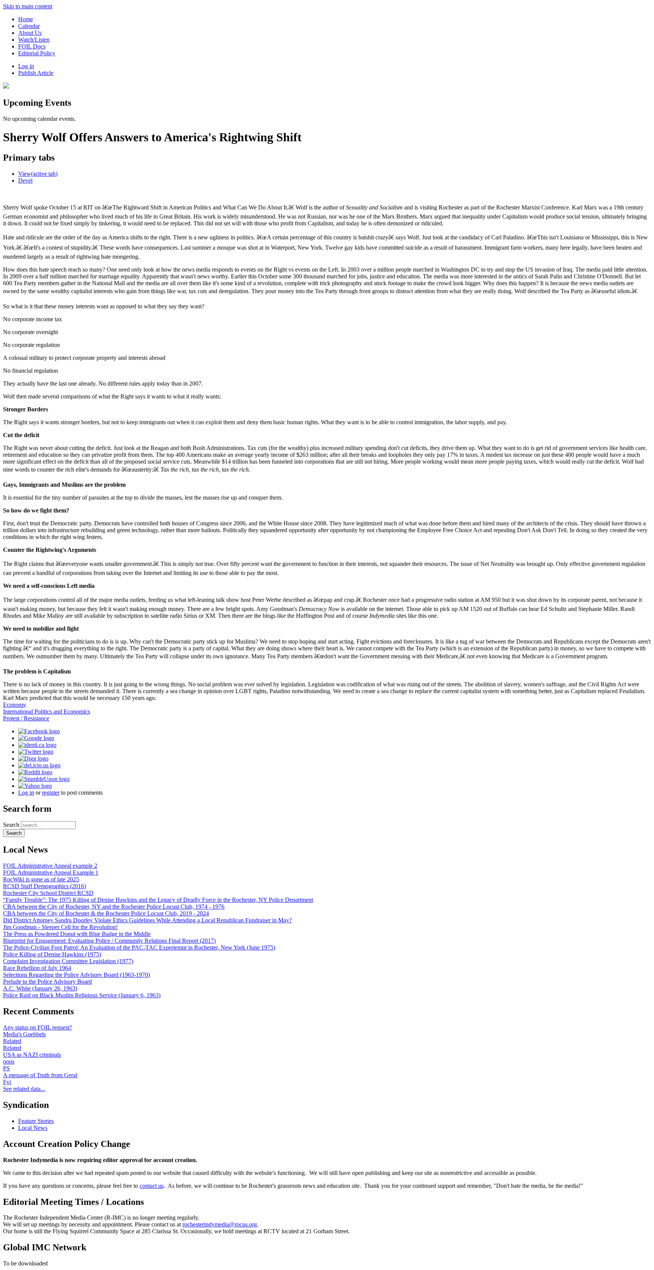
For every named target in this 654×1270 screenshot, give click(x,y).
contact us (152, 1186)
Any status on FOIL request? (37, 1027)
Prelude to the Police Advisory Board (47, 981)
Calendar (29, 26)
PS (6, 1068)
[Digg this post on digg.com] (33, 758)
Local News (32, 1128)
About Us (30, 33)
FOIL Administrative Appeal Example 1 (50, 872)
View (38, 173)
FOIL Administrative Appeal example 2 (50, 865)
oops (8, 1061)
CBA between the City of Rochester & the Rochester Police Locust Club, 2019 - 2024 (106, 913)
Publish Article (35, 73)
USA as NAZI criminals (32, 1054)
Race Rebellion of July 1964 (37, 968)
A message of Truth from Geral (40, 1075)
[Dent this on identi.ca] (37, 745)
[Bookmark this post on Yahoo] (35, 786)
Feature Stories (36, 1121)
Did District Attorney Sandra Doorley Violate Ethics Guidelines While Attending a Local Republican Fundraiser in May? (147, 920)
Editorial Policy (36, 53)
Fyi (7, 1082)
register (50, 792)
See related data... (24, 1089)
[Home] (6, 86)
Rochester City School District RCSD (48, 893)
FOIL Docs (31, 46)
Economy (14, 704)
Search (12, 825)
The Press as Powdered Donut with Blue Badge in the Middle (77, 934)
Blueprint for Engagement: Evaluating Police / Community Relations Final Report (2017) (109, 940)
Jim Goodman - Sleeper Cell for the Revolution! (60, 927)
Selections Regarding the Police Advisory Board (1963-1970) (76, 975)
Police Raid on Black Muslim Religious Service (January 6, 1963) (81, 995)
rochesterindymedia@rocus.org (219, 1224)
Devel (25, 180)
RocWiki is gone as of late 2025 (41, 879)
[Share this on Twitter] (35, 751)
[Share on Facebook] (39, 731)
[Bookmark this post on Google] (36, 738)
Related (12, 1041)
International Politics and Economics (46, 711)
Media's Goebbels (24, 1034)
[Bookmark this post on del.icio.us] (39, 765)
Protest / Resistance (26, 718)
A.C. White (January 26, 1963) (40, 988)
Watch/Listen (34, 39)
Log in (26, 66)
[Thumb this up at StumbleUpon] (44, 779)
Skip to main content (27, 6)
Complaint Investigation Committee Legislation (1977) (68, 961)
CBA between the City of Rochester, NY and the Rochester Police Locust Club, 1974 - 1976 (113, 906)
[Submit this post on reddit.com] (35, 772)
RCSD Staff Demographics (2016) (44, 886)
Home (25, 19)
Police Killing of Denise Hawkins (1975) (52, 954)
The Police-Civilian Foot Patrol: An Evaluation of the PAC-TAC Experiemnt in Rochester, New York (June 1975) (139, 947)
